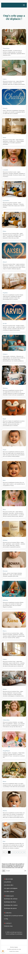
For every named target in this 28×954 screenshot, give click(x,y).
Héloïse (5, 600)
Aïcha (5, 810)
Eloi (4, 841)
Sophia (5, 293)
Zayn (4, 449)
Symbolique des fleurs (10, 902)
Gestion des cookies (14, 951)
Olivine (5, 540)
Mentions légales (14, 947)
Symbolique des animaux (10, 898)
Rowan (5, 571)
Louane (5, 170)
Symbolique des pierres (10, 908)
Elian (4, 231)
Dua (4, 480)
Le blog (6, 918)
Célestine (6, 720)
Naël (4, 419)
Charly (5, 108)
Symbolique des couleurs (11, 905)
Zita (4, 509)
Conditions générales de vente (14, 949)
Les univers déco (8, 885)
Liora (4, 79)
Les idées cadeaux (9, 891)
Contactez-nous (8, 926)
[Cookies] (3, 951)
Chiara (5, 354)
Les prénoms (7, 882)
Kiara (4, 631)
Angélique (6, 751)
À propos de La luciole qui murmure (13, 915)
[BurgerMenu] (24, 5)
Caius (5, 659)
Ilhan (4, 781)
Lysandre (6, 200)
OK (25, 870)
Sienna (5, 388)
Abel (4, 137)
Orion (5, 689)
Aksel (5, 262)
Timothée (6, 48)
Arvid (5, 323)
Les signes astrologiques (10, 888)
